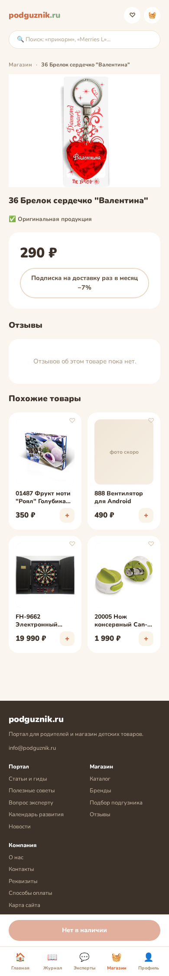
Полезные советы (32, 791)
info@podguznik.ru (32, 748)
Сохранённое (132, 15)
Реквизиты (23, 881)
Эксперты (84, 962)
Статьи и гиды (28, 779)
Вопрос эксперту (31, 803)
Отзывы (100, 814)
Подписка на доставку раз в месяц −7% (84, 283)
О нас (16, 857)
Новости (20, 827)
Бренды (100, 791)
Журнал (52, 962)
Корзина (152, 15)
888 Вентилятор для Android (118, 497)
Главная (20, 962)
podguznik (34, 15)
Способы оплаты (30, 893)
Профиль (148, 962)
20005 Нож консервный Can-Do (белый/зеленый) (120, 621)
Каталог (100, 779)
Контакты (21, 869)
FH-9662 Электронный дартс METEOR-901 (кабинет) (44, 621)
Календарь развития (36, 814)
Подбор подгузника (116, 803)
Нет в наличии (84, 930)
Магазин (20, 64)
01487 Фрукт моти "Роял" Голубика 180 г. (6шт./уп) (43, 498)
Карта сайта (24, 905)
